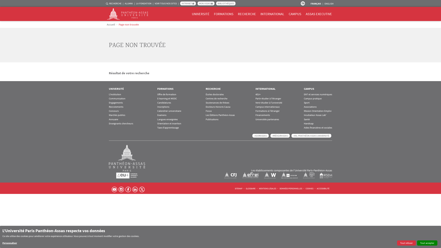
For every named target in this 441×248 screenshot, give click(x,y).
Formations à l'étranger (267, 111)
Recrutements (116, 106)
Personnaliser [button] (9, 243)
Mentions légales (267, 188)
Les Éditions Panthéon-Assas (220, 115)
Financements (262, 115)
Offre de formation (166, 94)
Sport (307, 102)
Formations (223, 14)
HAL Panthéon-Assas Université (311, 136)
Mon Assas (205, 3)
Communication (117, 98)
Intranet (187, 3)
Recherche (115, 3)
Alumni (129, 3)
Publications (212, 119)
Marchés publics (117, 115)
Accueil (111, 24)
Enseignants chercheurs (121, 123)
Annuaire (113, 119)
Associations (310, 106)
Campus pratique (313, 98)
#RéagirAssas (280, 136)
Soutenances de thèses (217, 102)
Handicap (309, 123)
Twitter (142, 189)
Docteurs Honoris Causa (218, 106)
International (272, 14)
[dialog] (220, 237)
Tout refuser (406, 243)
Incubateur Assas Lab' (315, 115)
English (329, 3)
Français (316, 3)
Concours (114, 111)
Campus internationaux (267, 106)
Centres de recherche (216, 98)
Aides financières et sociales (318, 127)
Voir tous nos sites (166, 3)
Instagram (121, 189)
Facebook (128, 189)
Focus (209, 111)
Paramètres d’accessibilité (303, 3)
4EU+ (258, 94)
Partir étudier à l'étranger (268, 98)
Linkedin (135, 189)
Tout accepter (427, 243)
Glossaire (250, 188)
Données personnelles (291, 188)
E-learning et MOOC (167, 98)
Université (200, 14)
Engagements (116, 102)
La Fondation (143, 3)
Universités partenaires (267, 119)
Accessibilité (323, 188)
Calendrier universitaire (169, 111)
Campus (295, 14)
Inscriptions (163, 106)
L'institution (115, 94)
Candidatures (164, 102)
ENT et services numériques (318, 94)
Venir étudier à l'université (268, 102)
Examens (161, 115)
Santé (307, 119)
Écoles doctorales (215, 94)
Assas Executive (319, 14)
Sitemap (238, 188)
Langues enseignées (167, 119)
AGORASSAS (260, 136)
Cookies (309, 188)
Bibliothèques (226, 3)
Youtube (114, 189)
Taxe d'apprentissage (168, 127)
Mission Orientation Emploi (317, 111)
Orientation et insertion (169, 123)
